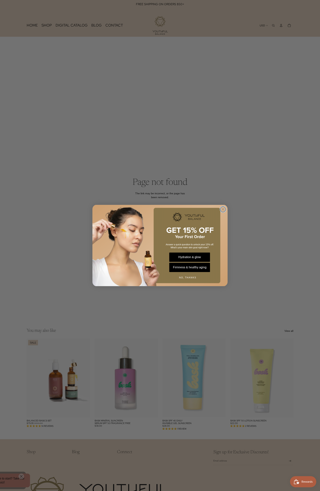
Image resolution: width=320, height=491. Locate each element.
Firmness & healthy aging (189, 267)
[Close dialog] (223, 209)
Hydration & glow (189, 257)
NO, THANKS (187, 277)
